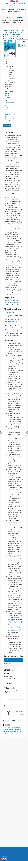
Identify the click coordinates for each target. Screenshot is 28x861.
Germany (7, 304)
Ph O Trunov (9, 312)
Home (2, 20)
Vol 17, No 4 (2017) (13, 20)
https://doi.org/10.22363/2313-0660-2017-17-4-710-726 (10, 116)
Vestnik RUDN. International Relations (14, 7)
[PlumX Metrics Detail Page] (8, 712)
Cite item (7, 125)
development (14, 302)
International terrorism (11, 301)
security (7, 302)
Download (11, 666)
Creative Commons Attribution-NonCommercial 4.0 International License (13, 731)
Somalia (13, 304)
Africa (17, 304)
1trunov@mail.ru (13, 322)
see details (22, 714)
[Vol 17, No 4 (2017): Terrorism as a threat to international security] (10, 56)
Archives (20, 17)
